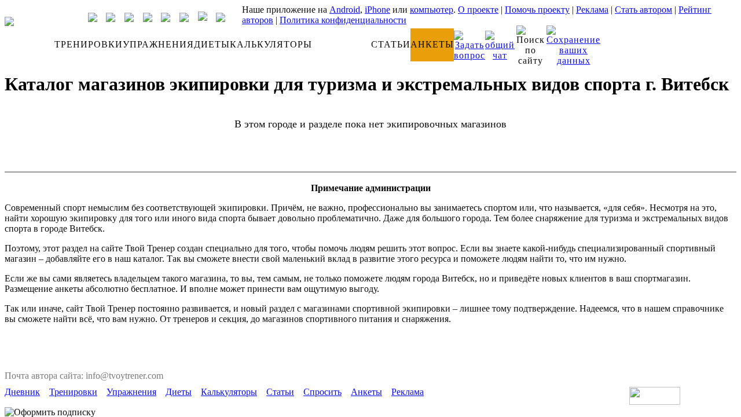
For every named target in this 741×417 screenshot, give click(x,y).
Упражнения (131, 392)
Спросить (322, 392)
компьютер (431, 9)
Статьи (280, 392)
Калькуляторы (229, 392)
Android (344, 9)
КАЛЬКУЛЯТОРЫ (271, 44)
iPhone (377, 9)
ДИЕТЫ (212, 44)
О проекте (478, 9)
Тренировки (73, 392)
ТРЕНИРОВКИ (88, 44)
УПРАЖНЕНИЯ (158, 44)
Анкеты (366, 392)
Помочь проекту (537, 9)
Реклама (592, 9)
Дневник (22, 392)
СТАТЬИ (390, 44)
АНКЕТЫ (432, 44)
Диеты (179, 392)
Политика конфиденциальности (343, 20)
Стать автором (643, 9)
